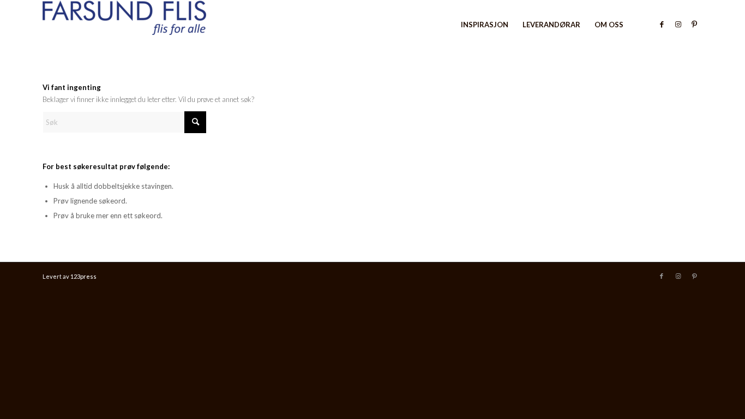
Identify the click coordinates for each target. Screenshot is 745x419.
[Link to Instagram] (678, 24)
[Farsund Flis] (124, 25)
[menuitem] (484, 25)
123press (83, 276)
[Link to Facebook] (661, 24)
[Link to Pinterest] (694, 24)
